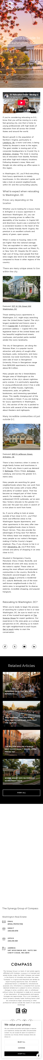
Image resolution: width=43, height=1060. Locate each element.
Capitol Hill (13, 326)
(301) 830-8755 (13, 931)
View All (21, 793)
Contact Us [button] (21, 891)
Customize (21, 1048)
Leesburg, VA (9, 143)
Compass (24, 973)
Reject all (21, 1042)
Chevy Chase (8, 578)
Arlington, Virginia (11, 154)
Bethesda (9, 471)
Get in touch (8, 629)
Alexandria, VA (13, 547)
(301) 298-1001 (13, 941)
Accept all (21, 1054)
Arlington (31, 471)
